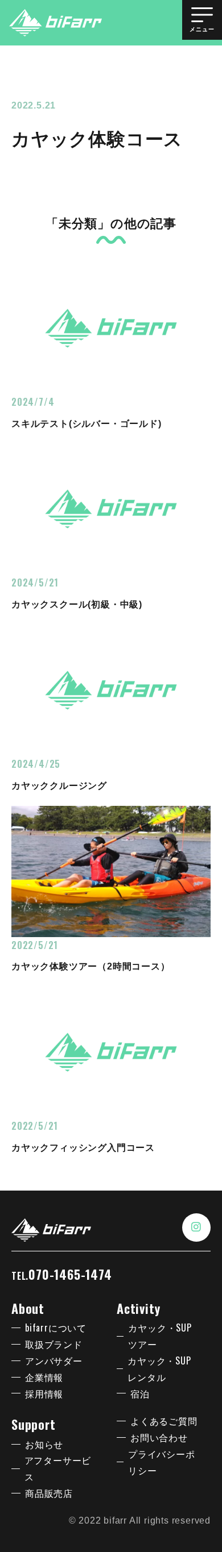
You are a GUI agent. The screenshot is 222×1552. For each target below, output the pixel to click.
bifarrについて (56, 1327)
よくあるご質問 (164, 1421)
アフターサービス (58, 1468)
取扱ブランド (54, 1344)
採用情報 (44, 1393)
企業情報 (44, 1377)
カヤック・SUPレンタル (159, 1369)
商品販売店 (49, 1493)
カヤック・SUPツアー (159, 1336)
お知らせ (44, 1444)
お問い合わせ (159, 1437)
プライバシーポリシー (161, 1462)
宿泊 (140, 1393)
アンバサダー (54, 1360)
